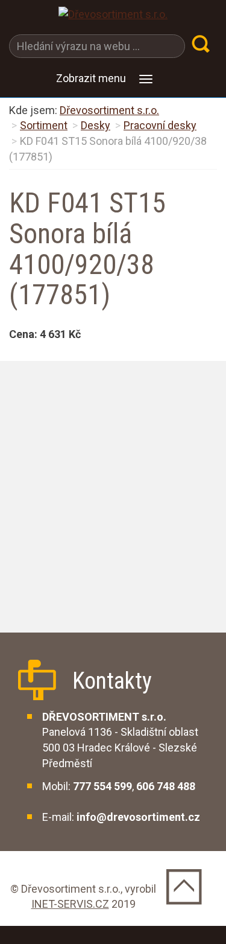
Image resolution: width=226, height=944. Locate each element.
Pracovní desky (160, 125)
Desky (95, 125)
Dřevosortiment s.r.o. (109, 110)
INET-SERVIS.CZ (70, 904)
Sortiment (43, 125)
